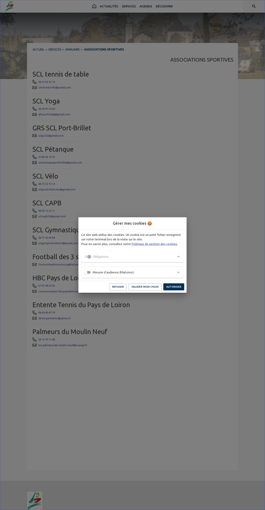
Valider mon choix (145, 286)
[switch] (85, 272)
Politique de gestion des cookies (154, 244)
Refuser (118, 286)
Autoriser (173, 286)
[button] (132, 256)
